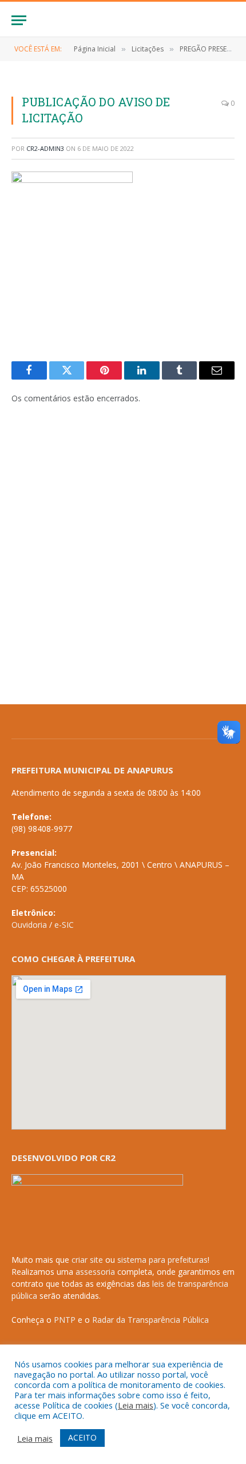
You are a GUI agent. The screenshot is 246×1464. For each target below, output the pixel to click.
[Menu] (18, 20)
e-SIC (64, 924)
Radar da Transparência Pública (150, 1319)
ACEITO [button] (82, 1437)
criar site (87, 1259)
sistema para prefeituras (162, 1259)
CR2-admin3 (45, 148)
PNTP (65, 1319)
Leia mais (135, 1405)
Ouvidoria (29, 924)
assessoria (95, 1271)
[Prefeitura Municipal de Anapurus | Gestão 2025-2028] (123, 20)
